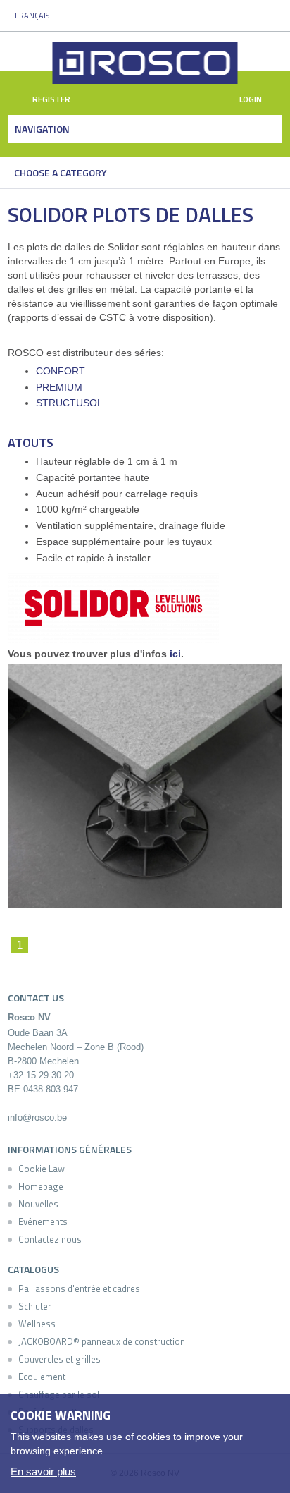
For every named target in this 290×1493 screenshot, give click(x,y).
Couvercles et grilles (59, 1359)
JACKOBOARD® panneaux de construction (101, 1341)
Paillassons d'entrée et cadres (79, 1288)
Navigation (42, 128)
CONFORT (60, 371)
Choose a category (60, 172)
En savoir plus (43, 1471)
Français (32, 15)
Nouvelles (38, 1204)
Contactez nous (50, 1239)
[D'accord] (271, 1412)
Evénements (43, 1221)
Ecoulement (41, 1377)
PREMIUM (59, 387)
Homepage (40, 1186)
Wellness (37, 1324)
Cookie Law (41, 1169)
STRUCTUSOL (69, 402)
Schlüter (34, 1306)
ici (175, 653)
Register (50, 99)
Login (251, 99)
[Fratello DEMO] (145, 63)
